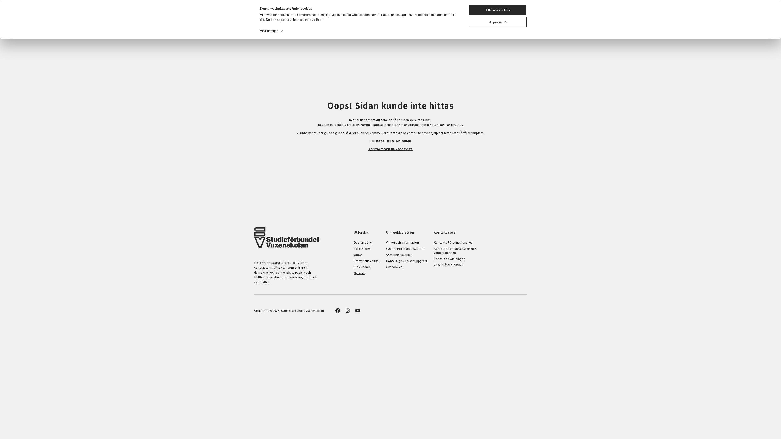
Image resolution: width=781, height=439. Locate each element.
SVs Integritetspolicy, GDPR (405, 249)
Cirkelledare (362, 267)
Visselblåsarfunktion (448, 265)
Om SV (358, 255)
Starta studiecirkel (367, 261)
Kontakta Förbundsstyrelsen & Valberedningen (455, 251)
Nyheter (359, 273)
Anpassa (495, 22)
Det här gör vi (363, 242)
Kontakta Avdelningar (449, 259)
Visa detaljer (269, 31)
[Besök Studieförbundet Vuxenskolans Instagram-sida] (347, 312)
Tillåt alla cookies (497, 10)
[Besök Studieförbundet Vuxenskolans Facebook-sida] (337, 312)
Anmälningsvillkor (399, 255)
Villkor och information (402, 242)
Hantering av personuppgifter (406, 261)
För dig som (362, 249)
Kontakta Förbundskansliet (453, 242)
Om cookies (394, 267)
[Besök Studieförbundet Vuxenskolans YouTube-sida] (357, 312)
